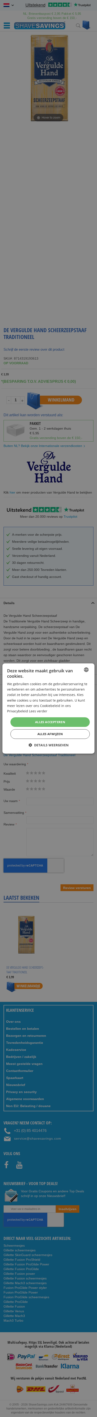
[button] (48, 745)
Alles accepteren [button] (50, 722)
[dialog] (48, 708)
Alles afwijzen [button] (50, 734)
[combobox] (86, 669)
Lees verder (38, 711)
